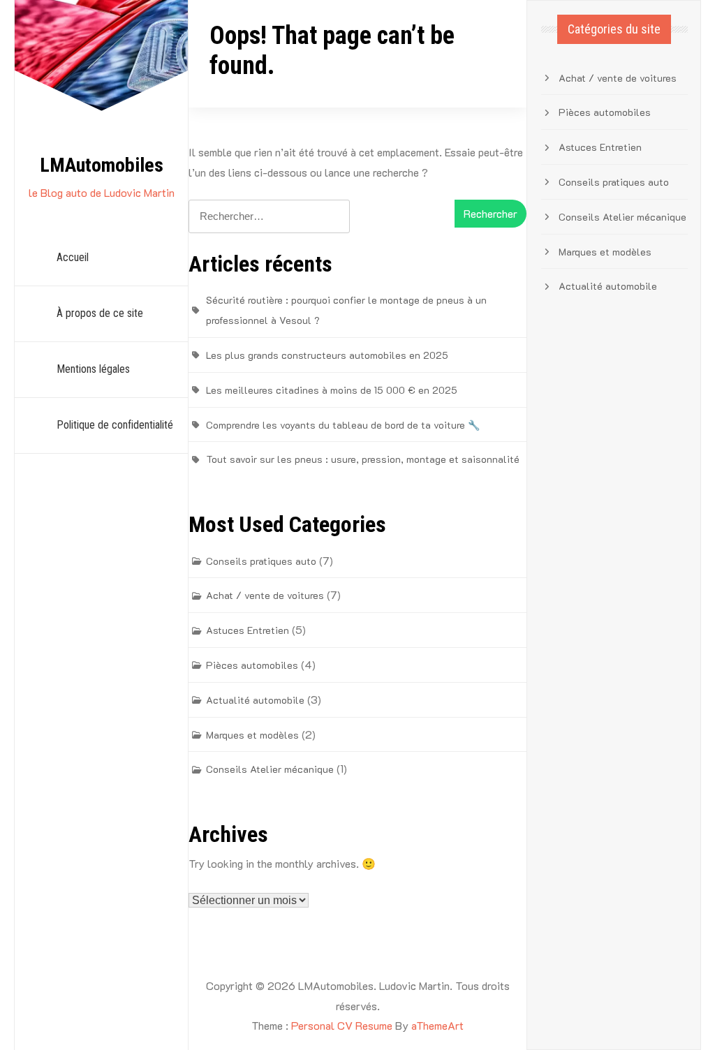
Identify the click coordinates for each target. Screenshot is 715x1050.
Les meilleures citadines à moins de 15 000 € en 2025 (331, 390)
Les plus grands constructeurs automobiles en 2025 (327, 355)
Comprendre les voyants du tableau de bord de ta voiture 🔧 (343, 424)
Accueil (73, 257)
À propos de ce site (100, 313)
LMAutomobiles (101, 165)
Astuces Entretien (247, 630)
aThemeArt (437, 1025)
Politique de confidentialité (115, 424)
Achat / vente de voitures (265, 595)
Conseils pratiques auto (261, 561)
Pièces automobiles (252, 665)
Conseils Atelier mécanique (270, 769)
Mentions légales (93, 369)
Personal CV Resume (341, 1025)
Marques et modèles (252, 734)
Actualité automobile (255, 700)
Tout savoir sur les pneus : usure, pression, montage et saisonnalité (362, 459)
